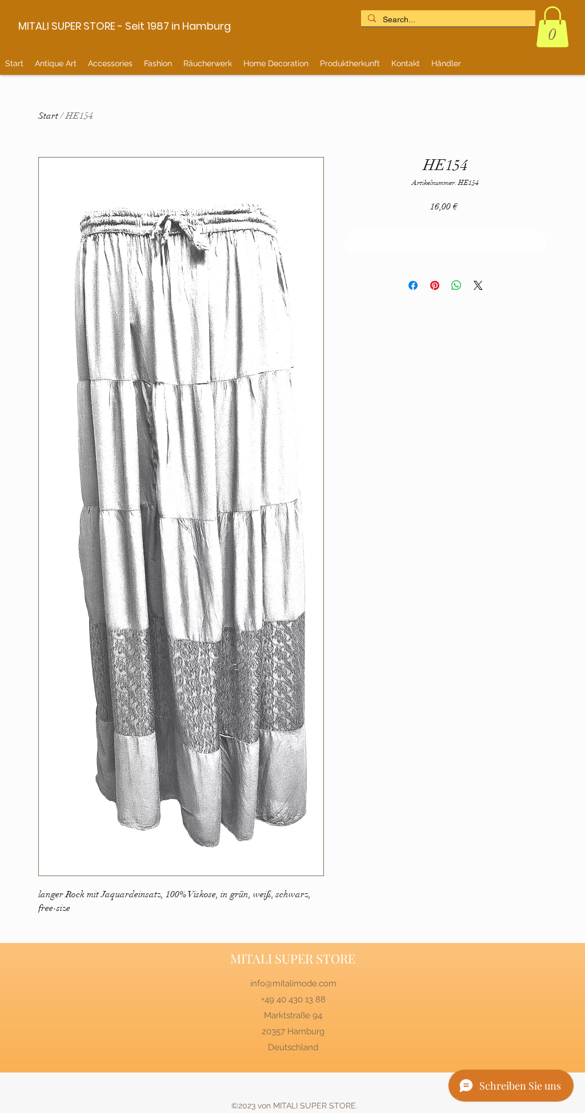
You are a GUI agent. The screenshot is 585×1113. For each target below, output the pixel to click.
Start (48, 116)
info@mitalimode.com (293, 983)
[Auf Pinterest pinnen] (435, 285)
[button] (552, 26)
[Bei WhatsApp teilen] (456, 285)
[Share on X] (478, 285)
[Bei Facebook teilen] (413, 285)
